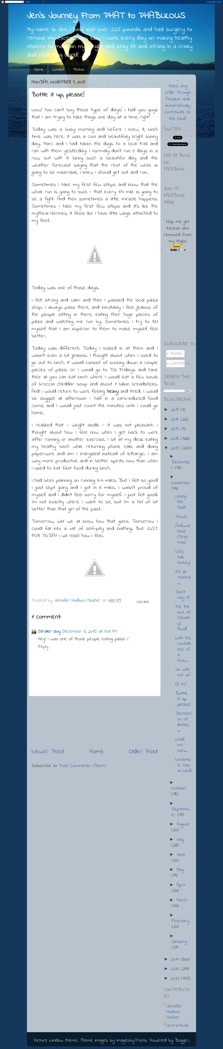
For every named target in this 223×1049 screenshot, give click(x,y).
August (183, 824)
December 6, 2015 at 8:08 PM (89, 631)
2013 (176, 969)
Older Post (143, 751)
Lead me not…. (181, 745)
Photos (78, 70)
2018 (175, 419)
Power (181, 516)
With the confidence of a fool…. (183, 649)
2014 (176, 959)
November (181, 483)
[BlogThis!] (140, 602)
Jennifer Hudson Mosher (174, 1012)
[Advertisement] (94, 721)
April (181, 885)
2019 (175, 409)
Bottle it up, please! (183, 699)
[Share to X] (142, 602)
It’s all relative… (183, 577)
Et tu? (180, 684)
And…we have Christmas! (183, 534)
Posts (175, 353)
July (180, 839)
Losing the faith (180, 502)
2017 (176, 429)
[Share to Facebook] (145, 602)
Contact (58, 70)
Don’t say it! (182, 595)
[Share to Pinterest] (147, 602)
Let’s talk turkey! (182, 557)
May (180, 869)
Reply (43, 646)
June (181, 854)
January (179, 941)
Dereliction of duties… (183, 722)
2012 (176, 978)
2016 (176, 438)
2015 (176, 448)
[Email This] (138, 602)
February (180, 921)
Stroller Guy (49, 631)
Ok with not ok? (183, 672)
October (179, 788)
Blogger (182, 1040)
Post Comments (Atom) (82, 765)
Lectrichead (177, 1025)
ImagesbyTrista (131, 1040)
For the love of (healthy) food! (182, 618)
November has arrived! (183, 765)
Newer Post (47, 751)
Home (38, 70)
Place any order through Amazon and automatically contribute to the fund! (178, 102)
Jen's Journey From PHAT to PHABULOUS (106, 16)
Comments (179, 363)
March (182, 900)
